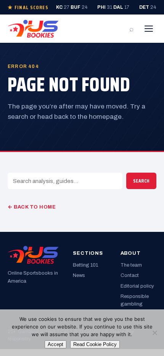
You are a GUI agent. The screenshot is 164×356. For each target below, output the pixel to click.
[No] (154, 333)
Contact (130, 275)
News (79, 275)
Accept (55, 344)
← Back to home (32, 207)
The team (131, 265)
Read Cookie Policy (95, 344)
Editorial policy (137, 286)
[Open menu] (148, 28)
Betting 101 (85, 265)
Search (141, 181)
